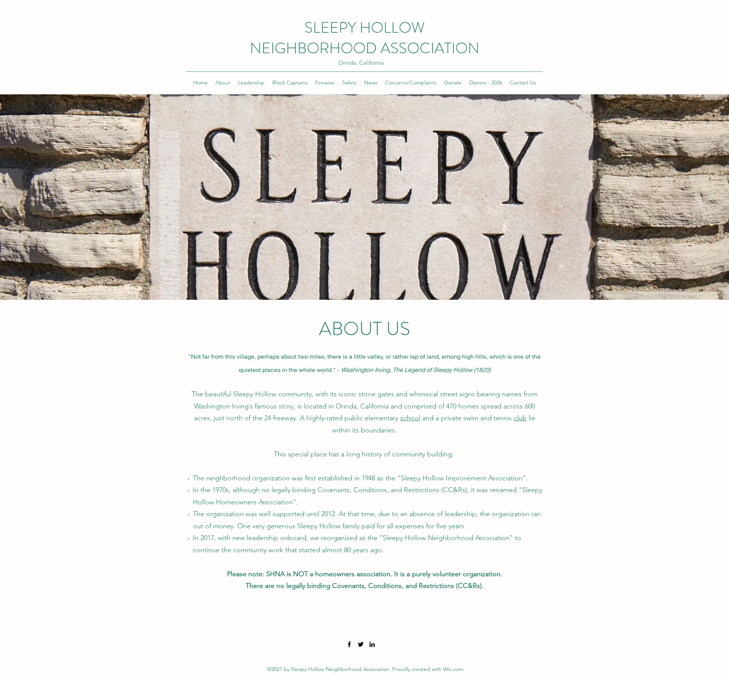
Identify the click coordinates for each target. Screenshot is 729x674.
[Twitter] (360, 644)
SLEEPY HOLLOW (365, 27)
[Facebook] (349, 644)
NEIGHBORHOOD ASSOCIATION (365, 48)
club (520, 418)
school (410, 418)
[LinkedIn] (372, 644)
